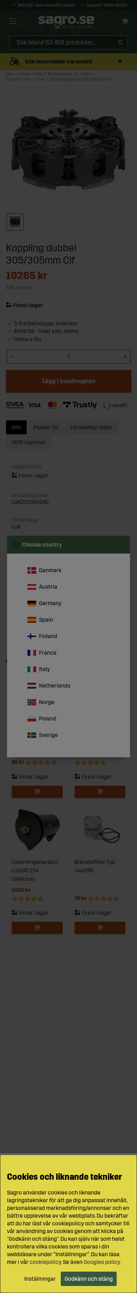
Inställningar (40, 1278)
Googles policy (102, 1262)
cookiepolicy (45, 1262)
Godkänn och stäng (89, 1278)
